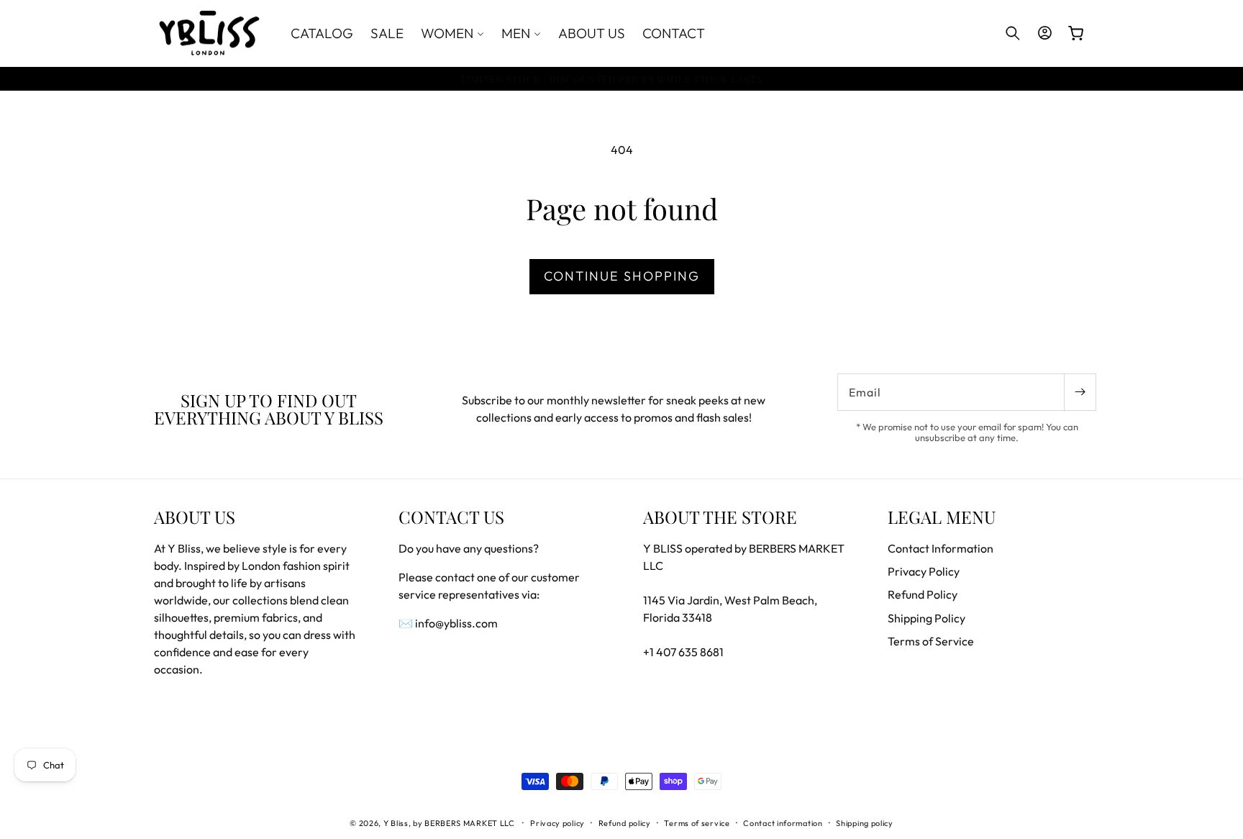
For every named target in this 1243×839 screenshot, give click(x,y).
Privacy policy (557, 823)
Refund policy (624, 823)
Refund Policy (922, 594)
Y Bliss (396, 823)
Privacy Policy (924, 571)
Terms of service (696, 823)
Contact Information (940, 548)
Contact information (782, 823)
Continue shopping (622, 276)
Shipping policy (864, 823)
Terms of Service (931, 641)
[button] (452, 33)
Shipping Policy (926, 618)
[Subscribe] (1080, 392)
